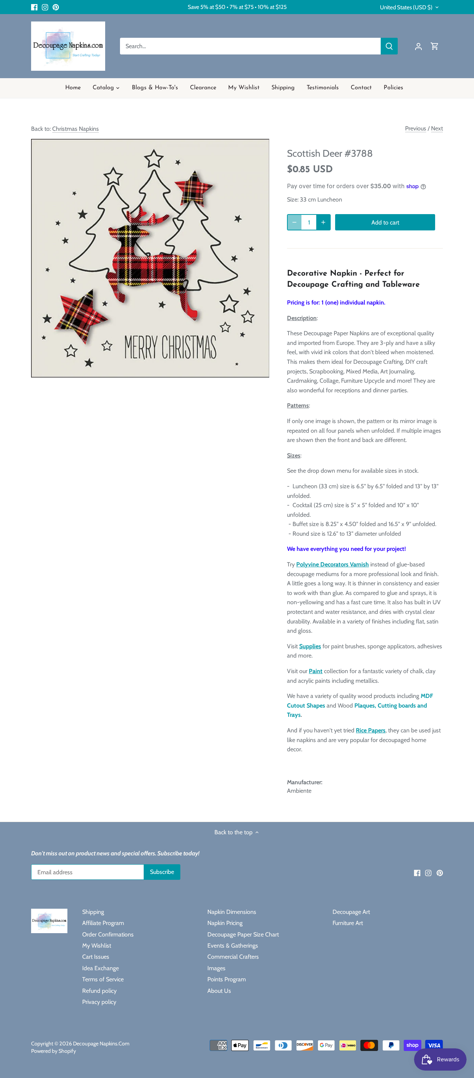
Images (216, 968)
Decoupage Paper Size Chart (243, 934)
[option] (150, 258)
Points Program (226, 979)
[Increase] (323, 222)
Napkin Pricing (225, 922)
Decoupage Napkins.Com (101, 1043)
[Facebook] (34, 7)
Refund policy (99, 990)
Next (437, 128)
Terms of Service (103, 979)
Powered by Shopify (53, 1051)
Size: (292, 199)
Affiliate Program (103, 922)
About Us (219, 990)
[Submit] (389, 46)
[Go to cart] (434, 46)
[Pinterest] (56, 7)
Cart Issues (95, 956)
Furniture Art (348, 922)
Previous (415, 128)
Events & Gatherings (232, 945)
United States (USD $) (406, 7)
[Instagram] (45, 7)
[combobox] (250, 46)
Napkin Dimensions (231, 911)
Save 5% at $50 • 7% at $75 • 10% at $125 (237, 6)
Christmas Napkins (75, 128)
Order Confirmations (108, 934)
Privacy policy (99, 1001)
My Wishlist (96, 945)
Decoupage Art (351, 911)
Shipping (93, 911)
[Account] (418, 46)
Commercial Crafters (233, 956)
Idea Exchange (100, 968)
